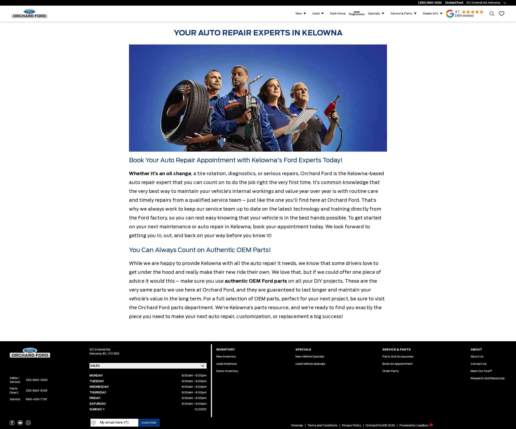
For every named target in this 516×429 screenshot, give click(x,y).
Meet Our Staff (481, 371)
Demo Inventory (227, 371)
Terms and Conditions (322, 425)
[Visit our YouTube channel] (20, 422)
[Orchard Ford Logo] (31, 13)
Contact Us (479, 364)
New (299, 13)
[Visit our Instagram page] (28, 422)
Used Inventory (226, 364)
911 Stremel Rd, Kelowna (483, 2)
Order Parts (390, 371)
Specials (374, 13)
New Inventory (226, 356)
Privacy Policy (351, 425)
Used (315, 13)
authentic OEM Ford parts (256, 281)
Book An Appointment (397, 364)
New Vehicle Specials (309, 356)
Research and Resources (488, 378)
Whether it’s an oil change (160, 174)
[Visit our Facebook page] (12, 422)
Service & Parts (401, 13)
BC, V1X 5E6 (111, 353)
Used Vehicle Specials (310, 364)
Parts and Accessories (398, 356)
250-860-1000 (37, 380)
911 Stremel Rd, (100, 349)
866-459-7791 (36, 399)
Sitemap (297, 425)
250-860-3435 (36, 390)
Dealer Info (430, 13)
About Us (477, 356)
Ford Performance (357, 13)
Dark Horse (337, 13)
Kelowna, (96, 353)
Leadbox (422, 425)
